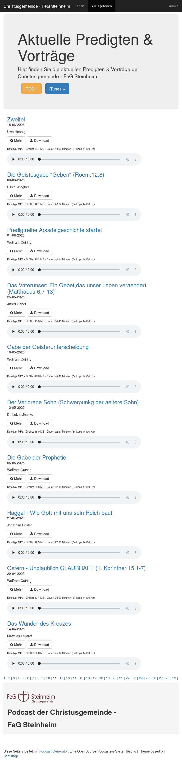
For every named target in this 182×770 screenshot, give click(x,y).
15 (81, 677)
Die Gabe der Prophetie (36, 457)
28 (167, 677)
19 (108, 677)
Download (41, 140)
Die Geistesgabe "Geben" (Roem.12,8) (55, 174)
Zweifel (16, 119)
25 (148, 677)
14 (75, 677)
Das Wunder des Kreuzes (39, 623)
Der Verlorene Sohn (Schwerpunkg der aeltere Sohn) (73, 402)
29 (174, 677)
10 (48, 677)
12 (61, 677)
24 (141, 677)
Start (80, 6)
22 (128, 677)
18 (101, 677)
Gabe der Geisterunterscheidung (48, 346)
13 (68, 677)
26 (154, 677)
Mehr (17, 140)
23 (134, 677)
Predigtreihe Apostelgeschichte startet (54, 229)
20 (114, 677)
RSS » (31, 89)
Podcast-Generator (53, 751)
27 (161, 677)
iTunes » (57, 89)
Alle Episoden (101, 6)
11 (55, 677)
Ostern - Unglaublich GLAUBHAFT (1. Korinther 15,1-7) (76, 568)
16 (88, 677)
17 (94, 677)
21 (121, 677)
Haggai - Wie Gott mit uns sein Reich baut (59, 512)
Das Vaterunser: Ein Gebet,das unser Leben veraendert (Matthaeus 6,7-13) (76, 288)
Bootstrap (11, 755)
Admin (173, 6)
